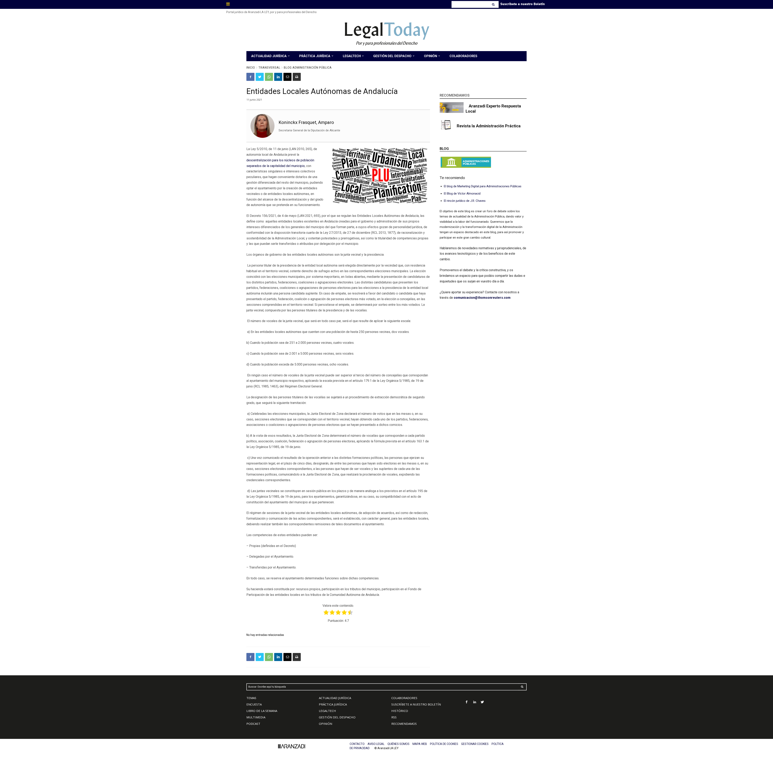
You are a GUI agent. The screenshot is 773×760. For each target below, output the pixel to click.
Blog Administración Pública (308, 67)
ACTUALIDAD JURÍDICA (335, 698)
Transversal (269, 67)
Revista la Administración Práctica (489, 126)
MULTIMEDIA (255, 717)
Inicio (250, 67)
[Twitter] (260, 77)
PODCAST (253, 724)
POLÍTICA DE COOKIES (444, 744)
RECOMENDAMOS (404, 724)
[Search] (493, 4)
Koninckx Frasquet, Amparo (306, 122)
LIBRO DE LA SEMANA (261, 711)
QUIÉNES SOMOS (398, 744)
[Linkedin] (278, 77)
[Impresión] (297, 77)
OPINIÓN (325, 724)
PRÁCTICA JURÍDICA (333, 704)
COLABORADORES (404, 698)
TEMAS (251, 698)
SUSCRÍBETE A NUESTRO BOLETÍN (416, 704)
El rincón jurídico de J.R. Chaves (465, 201)
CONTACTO (357, 744)
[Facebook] (250, 77)
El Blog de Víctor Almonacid (462, 193)
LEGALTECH (327, 711)
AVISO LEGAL (376, 744)
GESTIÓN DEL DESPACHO (337, 717)
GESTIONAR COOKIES (475, 744)
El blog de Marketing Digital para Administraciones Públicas (482, 186)
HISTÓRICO (399, 711)
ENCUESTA (254, 704)
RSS (394, 717)
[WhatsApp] (269, 77)
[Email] (287, 77)
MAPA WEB (419, 744)
